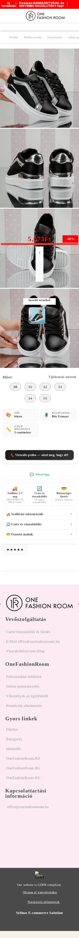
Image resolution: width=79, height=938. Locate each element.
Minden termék (32, 37)
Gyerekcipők (54, 37)
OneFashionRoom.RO (23, 758)
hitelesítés (13, 749)
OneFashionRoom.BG (23, 768)
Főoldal (13, 37)
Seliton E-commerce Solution (39, 913)
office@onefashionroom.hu (28, 807)
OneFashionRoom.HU (23, 778)
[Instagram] (19, 835)
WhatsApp (39, 474)
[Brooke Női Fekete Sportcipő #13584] (37, 315)
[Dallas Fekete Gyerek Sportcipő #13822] (39, 126)
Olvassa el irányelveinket (40, 892)
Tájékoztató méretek (62, 377)
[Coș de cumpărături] (74, 16)
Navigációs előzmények (44, 902)
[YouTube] (30, 835)
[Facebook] (8, 835)
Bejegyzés (14, 739)
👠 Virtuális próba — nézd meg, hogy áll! (40, 455)
